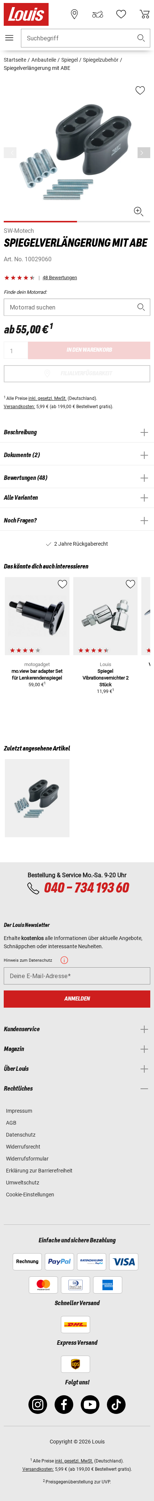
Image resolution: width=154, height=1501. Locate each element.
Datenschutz (21, 1135)
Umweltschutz (22, 1183)
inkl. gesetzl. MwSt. (47, 398)
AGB (11, 1123)
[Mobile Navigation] (9, 37)
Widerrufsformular (27, 1159)
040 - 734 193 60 (86, 888)
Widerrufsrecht (23, 1147)
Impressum (19, 1111)
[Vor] (144, 152)
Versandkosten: (19, 406)
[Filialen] (74, 14)
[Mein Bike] (97, 14)
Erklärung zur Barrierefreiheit (39, 1171)
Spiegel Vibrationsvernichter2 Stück (106, 677)
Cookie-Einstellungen (30, 1195)
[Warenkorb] (144, 14)
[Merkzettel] (121, 14)
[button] (141, 38)
